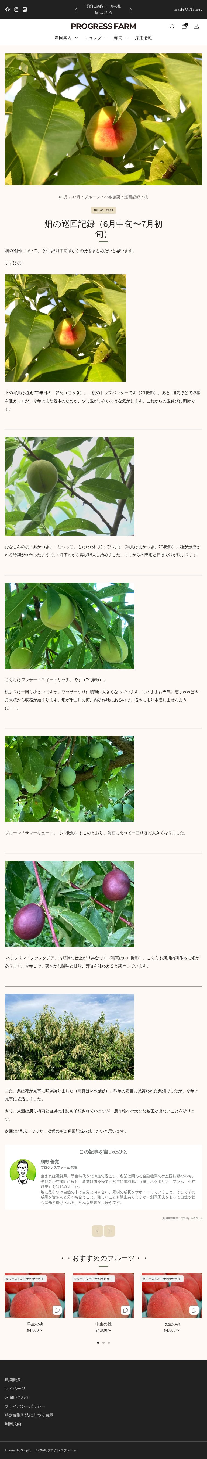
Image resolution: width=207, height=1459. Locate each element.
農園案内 (63, 37)
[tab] (98, 1343)
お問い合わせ (17, 1397)
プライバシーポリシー (25, 1406)
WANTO (196, 1218)
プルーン (92, 197)
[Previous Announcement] (76, 9)
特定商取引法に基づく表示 (29, 1415)
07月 (76, 197)
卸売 (118, 37)
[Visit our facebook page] (7, 9)
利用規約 (13, 1424)
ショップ (93, 37)
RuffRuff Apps (175, 1218)
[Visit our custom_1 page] (24, 9)
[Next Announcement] (130, 9)
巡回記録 (132, 197)
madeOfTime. (188, 9)
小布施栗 (112, 197)
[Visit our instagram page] (16, 9)
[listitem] (103, 9)
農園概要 (13, 1380)
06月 (63, 197)
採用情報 (143, 37)
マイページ (15, 1388)
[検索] (172, 26)
